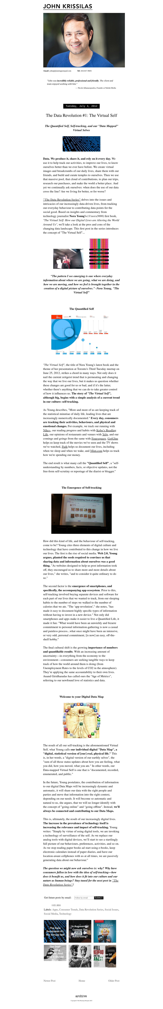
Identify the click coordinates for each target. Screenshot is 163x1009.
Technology (65, 913)
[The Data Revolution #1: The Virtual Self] (55, 941)
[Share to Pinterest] (60, 905)
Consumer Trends (68, 909)
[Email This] (53, 905)
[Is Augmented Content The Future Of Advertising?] (80, 941)
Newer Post (49, 980)
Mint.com (96, 450)
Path (65, 446)
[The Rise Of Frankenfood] (105, 966)
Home (82, 980)
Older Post (113, 980)
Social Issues (111, 909)
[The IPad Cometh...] (105, 941)
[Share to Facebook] (58, 905)
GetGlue (113, 438)
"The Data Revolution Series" (62, 199)
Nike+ (47, 430)
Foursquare (98, 438)
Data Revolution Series (91, 909)
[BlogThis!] (54, 905)
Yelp (105, 434)
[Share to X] (56, 905)
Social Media (51, 913)
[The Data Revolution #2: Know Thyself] (80, 966)
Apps (55, 909)
